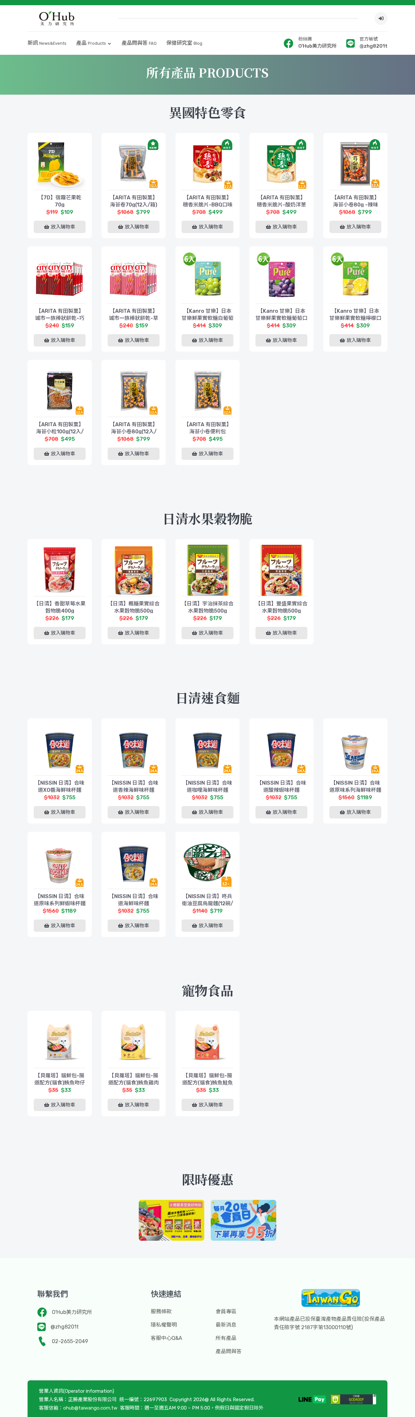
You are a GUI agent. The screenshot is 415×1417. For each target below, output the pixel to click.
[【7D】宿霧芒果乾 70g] (60, 164)
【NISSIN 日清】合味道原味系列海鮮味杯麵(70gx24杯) (355, 790)
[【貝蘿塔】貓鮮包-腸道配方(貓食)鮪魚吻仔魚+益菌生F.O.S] (60, 1042)
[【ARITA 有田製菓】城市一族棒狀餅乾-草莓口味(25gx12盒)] (134, 277)
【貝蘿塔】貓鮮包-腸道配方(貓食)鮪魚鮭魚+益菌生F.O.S (207, 1082)
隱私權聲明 (164, 1325)
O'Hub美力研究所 (72, 1312)
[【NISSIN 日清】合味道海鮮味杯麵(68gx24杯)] (134, 863)
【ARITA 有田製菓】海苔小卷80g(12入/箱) (134, 431)
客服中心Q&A (166, 1338)
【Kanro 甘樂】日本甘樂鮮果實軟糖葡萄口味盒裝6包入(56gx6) (281, 318)
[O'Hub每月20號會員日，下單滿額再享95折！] (243, 1220)
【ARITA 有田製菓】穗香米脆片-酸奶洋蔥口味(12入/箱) (281, 204)
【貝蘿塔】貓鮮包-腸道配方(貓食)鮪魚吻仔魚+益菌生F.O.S (59, 1082)
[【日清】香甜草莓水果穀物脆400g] (60, 570)
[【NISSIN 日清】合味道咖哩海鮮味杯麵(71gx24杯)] (207, 749)
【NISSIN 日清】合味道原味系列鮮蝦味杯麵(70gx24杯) (60, 903)
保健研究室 (184, 43)
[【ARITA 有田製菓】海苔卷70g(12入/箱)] (134, 164)
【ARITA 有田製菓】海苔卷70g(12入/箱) (134, 201)
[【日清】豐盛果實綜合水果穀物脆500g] (281, 570)
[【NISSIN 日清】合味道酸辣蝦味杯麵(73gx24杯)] (281, 749)
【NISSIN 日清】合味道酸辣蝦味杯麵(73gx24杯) (281, 790)
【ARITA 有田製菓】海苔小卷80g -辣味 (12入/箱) (355, 204)
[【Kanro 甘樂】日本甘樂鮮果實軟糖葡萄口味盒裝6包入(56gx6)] (281, 277)
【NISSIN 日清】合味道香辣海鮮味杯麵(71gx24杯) (133, 790)
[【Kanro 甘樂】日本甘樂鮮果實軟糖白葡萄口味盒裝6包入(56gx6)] (207, 277)
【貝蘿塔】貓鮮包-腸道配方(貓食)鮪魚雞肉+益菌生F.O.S (133, 1082)
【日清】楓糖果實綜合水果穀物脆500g (134, 607)
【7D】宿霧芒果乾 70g (59, 201)
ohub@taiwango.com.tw (90, 1408)
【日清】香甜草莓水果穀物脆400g (60, 607)
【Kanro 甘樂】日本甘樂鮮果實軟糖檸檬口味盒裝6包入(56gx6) (355, 318)
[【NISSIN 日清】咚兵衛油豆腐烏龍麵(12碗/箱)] (207, 863)
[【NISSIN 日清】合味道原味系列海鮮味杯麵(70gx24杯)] (355, 749)
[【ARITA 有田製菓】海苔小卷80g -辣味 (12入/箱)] (355, 164)
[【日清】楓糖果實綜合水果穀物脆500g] (134, 570)
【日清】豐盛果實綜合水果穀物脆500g (281, 607)
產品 (91, 43)
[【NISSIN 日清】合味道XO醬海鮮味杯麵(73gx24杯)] (60, 749)
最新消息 (226, 1325)
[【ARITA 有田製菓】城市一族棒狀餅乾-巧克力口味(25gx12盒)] (60, 277)
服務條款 (161, 1311)
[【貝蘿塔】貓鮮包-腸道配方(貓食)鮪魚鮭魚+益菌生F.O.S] (207, 1042)
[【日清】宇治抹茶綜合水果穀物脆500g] (207, 570)
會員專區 (226, 1311)
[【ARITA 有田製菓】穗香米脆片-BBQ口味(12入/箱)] (207, 164)
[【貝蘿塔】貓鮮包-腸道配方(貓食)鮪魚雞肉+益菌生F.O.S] (134, 1042)
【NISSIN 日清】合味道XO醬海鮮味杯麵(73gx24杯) (59, 790)
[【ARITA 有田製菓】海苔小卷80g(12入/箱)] (134, 391)
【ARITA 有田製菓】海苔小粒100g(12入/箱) (60, 431)
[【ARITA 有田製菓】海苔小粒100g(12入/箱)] (60, 391)
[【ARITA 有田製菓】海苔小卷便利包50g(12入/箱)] (207, 391)
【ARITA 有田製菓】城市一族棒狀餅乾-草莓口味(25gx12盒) (133, 318)
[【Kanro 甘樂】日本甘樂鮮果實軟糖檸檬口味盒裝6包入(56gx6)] (355, 277)
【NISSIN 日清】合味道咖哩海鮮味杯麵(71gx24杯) (207, 790)
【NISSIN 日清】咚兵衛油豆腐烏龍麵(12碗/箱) (207, 903)
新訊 (47, 43)
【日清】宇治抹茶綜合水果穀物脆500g (207, 607)
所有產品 (226, 1338)
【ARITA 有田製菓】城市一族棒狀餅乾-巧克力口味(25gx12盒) (59, 318)
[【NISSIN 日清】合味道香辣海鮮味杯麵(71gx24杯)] (134, 749)
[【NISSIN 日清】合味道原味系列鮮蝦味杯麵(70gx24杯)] (60, 863)
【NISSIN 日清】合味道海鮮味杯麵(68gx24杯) (133, 903)
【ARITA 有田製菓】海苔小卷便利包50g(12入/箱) (207, 431)
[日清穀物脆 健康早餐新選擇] (171, 1220)
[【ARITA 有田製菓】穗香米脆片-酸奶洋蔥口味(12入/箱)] (281, 164)
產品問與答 (139, 43)
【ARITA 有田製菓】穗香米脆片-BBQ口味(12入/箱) (207, 204)
